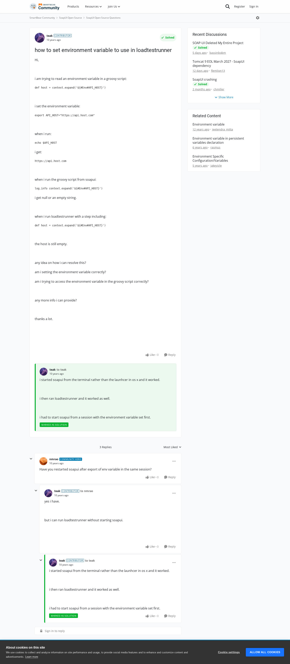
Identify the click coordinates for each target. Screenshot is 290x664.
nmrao (53, 459)
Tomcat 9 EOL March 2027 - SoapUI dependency (218, 64)
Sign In (253, 6)
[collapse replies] (31, 458)
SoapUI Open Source (70, 17)
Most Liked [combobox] (172, 447)
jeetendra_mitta (222, 129)
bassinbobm (218, 53)
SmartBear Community (42, 17)
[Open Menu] (257, 18)
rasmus (215, 147)
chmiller (218, 89)
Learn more (31, 656)
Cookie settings (229, 652)
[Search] (227, 6)
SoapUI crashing (205, 79)
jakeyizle (216, 165)
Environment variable (209, 124)
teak (50, 36)
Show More (226, 97)
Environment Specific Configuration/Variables (210, 158)
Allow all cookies (265, 652)
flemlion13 (218, 71)
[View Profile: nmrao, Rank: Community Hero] (43, 461)
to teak (61, 369)
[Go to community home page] (45, 6)
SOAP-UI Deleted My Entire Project (218, 43)
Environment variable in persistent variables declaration (218, 140)
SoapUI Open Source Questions (103, 17)
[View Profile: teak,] (44, 372)
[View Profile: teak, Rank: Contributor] (40, 38)
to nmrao (86, 491)
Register (239, 6)
